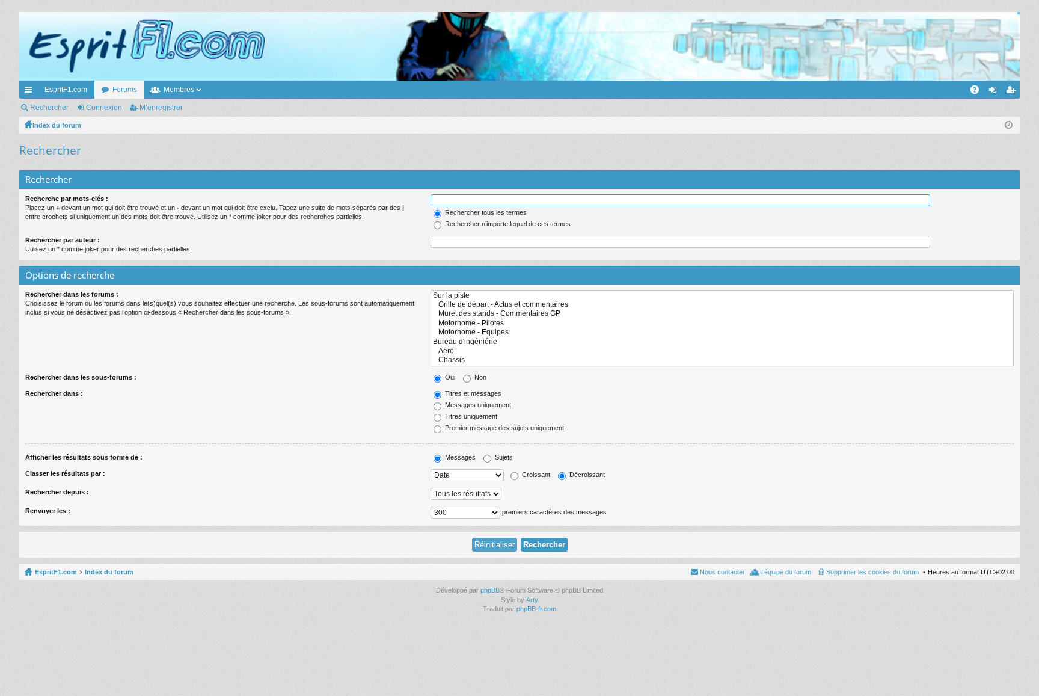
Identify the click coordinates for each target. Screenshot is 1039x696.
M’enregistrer (161, 107)
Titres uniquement (470, 416)
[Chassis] (722, 360)
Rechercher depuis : (57, 492)
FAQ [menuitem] (978, 92)
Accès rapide (30, 92)
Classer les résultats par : (65, 473)
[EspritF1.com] (519, 46)
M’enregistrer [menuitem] (1013, 92)
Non (479, 377)
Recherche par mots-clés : (66, 198)
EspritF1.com (65, 89)
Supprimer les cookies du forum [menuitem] (872, 572)
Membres (179, 89)
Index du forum (109, 572)
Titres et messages (472, 393)
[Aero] (722, 351)
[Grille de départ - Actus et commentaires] (722, 304)
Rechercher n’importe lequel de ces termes (507, 223)
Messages (459, 457)
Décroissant (586, 474)
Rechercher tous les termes (485, 212)
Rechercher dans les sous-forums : (80, 377)
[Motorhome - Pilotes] (722, 323)
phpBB (490, 590)
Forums (124, 89)
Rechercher (49, 107)
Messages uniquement (477, 404)
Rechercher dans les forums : (71, 294)
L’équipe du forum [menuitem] (785, 572)
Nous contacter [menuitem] (722, 572)
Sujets (503, 457)
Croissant (535, 474)
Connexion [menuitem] (995, 92)
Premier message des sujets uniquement (503, 427)
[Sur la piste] (722, 295)
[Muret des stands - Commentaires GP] (722, 313)
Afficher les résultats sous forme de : (84, 457)
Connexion (104, 107)
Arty (532, 599)
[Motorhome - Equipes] (722, 332)
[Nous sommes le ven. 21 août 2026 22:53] (1009, 125)
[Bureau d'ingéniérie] (722, 341)
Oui (449, 377)
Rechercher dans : (54, 393)
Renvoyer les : (47, 510)
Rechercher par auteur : (62, 240)
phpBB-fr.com (536, 608)
